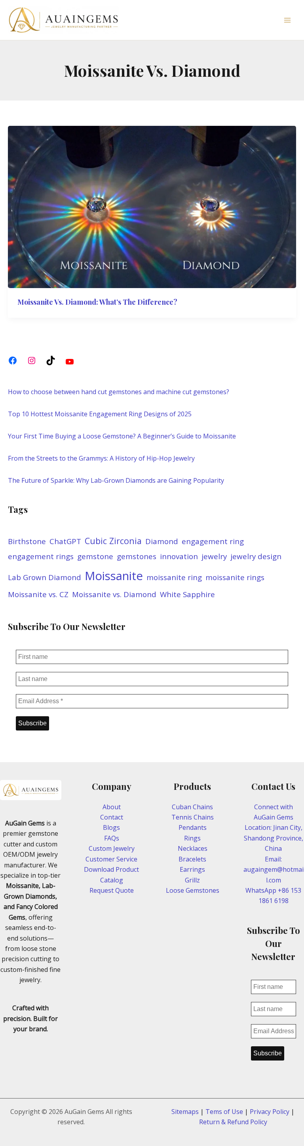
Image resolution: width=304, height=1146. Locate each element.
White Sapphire (187, 594)
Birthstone (27, 541)
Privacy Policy (269, 1111)
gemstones (136, 556)
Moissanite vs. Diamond (114, 594)
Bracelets (192, 859)
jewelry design (255, 556)
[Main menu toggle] (287, 20)
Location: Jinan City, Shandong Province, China (273, 838)
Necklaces (192, 848)
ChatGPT (65, 541)
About (112, 807)
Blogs (111, 827)
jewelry (214, 556)
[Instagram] (31, 360)
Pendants (193, 827)
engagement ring (213, 541)
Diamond (161, 541)
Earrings (192, 869)
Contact (111, 817)
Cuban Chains (192, 807)
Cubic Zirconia (113, 540)
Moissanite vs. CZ (38, 594)
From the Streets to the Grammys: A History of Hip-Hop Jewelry (101, 458)
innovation (179, 556)
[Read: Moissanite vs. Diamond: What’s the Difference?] (152, 206)
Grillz (192, 880)
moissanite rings (234, 577)
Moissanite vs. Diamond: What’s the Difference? (97, 302)
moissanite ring (174, 577)
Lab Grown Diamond (44, 577)
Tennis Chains (192, 817)
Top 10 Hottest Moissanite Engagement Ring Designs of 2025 (100, 414)
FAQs (111, 838)
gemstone (95, 556)
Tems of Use (224, 1111)
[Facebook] (12, 360)
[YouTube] (69, 361)
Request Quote (111, 890)
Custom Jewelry (112, 848)
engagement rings (41, 556)
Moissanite (114, 576)
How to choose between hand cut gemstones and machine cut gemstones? (118, 391)
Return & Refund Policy (233, 1122)
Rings (192, 838)
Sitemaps (185, 1111)
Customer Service (111, 859)
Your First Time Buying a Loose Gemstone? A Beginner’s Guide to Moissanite (122, 436)
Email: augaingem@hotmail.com (273, 869)
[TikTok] (50, 360)
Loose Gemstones (192, 890)
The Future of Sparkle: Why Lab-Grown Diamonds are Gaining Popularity (116, 480)
